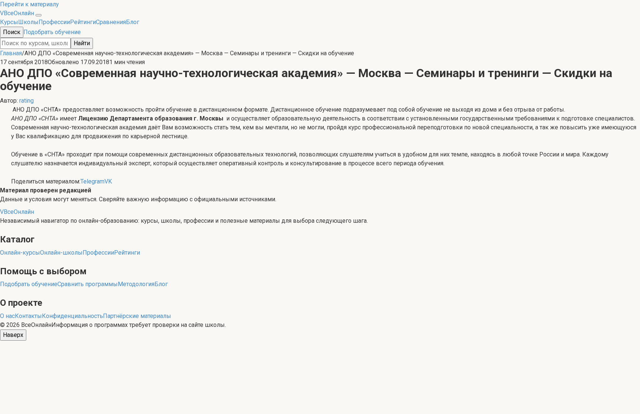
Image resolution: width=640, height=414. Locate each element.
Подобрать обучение (52, 32)
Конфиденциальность (72, 315)
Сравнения (111, 22)
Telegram (92, 181)
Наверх (13, 334)
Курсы (9, 22)
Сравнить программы (87, 284)
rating (26, 100)
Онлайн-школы (61, 252)
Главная (11, 53)
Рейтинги (83, 22)
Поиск (11, 32)
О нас (7, 315)
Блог (132, 22)
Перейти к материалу (29, 4)
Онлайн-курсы (20, 252)
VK (108, 181)
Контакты (28, 315)
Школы (28, 22)
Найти (82, 43)
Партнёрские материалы (137, 315)
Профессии (54, 22)
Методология (136, 284)
